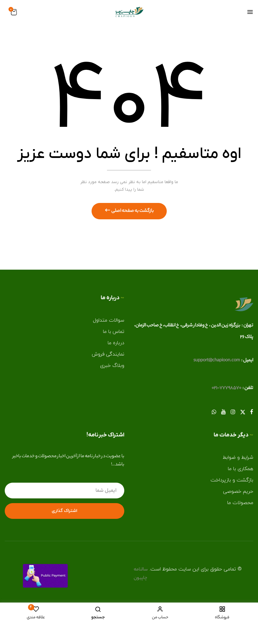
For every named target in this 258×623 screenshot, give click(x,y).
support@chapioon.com (217, 360)
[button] (14, 13)
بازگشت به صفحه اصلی (132, 211)
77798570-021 (226, 388)
